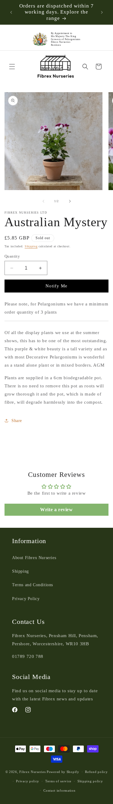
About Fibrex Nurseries (34, 557)
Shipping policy (90, 781)
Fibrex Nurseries (32, 772)
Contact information (59, 790)
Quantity (12, 256)
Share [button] (16, 420)
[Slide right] (70, 201)
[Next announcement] (101, 12)
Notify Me (56, 285)
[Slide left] (43, 201)
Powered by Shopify (63, 772)
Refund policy (96, 772)
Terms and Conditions (32, 585)
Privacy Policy (25, 598)
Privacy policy (27, 781)
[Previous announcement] (11, 12)
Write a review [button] (56, 509)
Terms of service (58, 781)
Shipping (31, 246)
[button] (12, 66)
